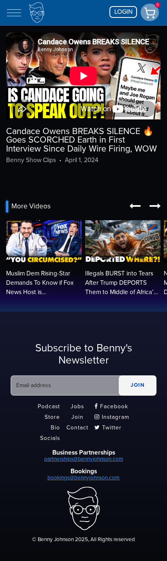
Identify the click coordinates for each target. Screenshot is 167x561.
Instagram (111, 417)
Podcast (49, 406)
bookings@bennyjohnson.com (83, 477)
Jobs (77, 406)
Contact (77, 427)
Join (77, 417)
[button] (135, 206)
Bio (55, 427)
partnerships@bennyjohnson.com (83, 459)
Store (52, 417)
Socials (50, 438)
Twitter (108, 427)
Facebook (111, 406)
